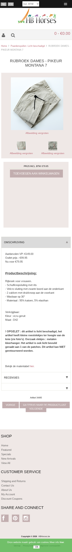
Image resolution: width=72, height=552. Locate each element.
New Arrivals (8, 458)
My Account (8, 494)
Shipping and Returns (13, 481)
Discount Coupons (11, 498)
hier (62, 542)
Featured (6, 449)
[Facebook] (5, 519)
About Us (6, 489)
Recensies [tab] (11, 377)
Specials (6, 454)
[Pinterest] (16, 519)
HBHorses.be (44, 536)
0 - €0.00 (62, 33)
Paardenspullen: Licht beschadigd (28, 46)
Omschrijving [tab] (14, 242)
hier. (32, 366)
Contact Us (7, 485)
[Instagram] (26, 519)
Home (4, 46)
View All (5, 462)
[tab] (36, 386)
